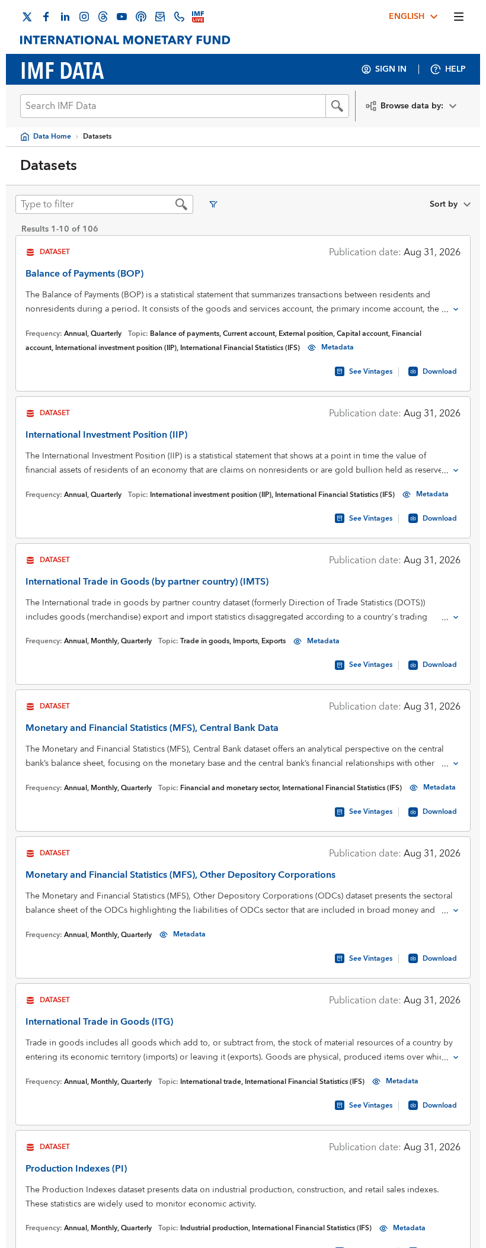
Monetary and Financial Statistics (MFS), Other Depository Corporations (180, 875)
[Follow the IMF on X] (27, 16)
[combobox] (172, 106)
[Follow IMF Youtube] (122, 16)
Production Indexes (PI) (76, 1169)
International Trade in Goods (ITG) (99, 1022)
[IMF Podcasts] (141, 16)
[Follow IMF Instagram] (84, 16)
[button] (337, 106)
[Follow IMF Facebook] (46, 16)
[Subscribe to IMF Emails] (160, 16)
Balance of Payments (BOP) (84, 274)
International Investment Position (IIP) (106, 435)
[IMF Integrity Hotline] (179, 16)
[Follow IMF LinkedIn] (65, 16)
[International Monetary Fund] (125, 40)
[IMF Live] (198, 16)
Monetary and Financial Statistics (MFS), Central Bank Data (152, 728)
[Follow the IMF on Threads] (103, 16)
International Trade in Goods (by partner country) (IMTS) (146, 582)
